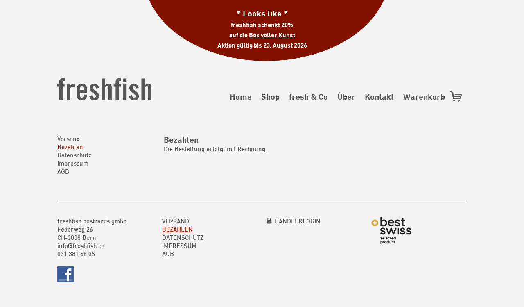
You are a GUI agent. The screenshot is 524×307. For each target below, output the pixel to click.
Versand (68, 138)
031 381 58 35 (76, 253)
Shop (270, 96)
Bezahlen (70, 146)
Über (346, 96)
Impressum (72, 163)
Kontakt (379, 96)
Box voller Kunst (272, 35)
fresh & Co (308, 96)
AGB (63, 171)
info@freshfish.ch (80, 245)
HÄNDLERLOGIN (298, 221)
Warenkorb (426, 96)
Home (241, 96)
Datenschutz (74, 155)
